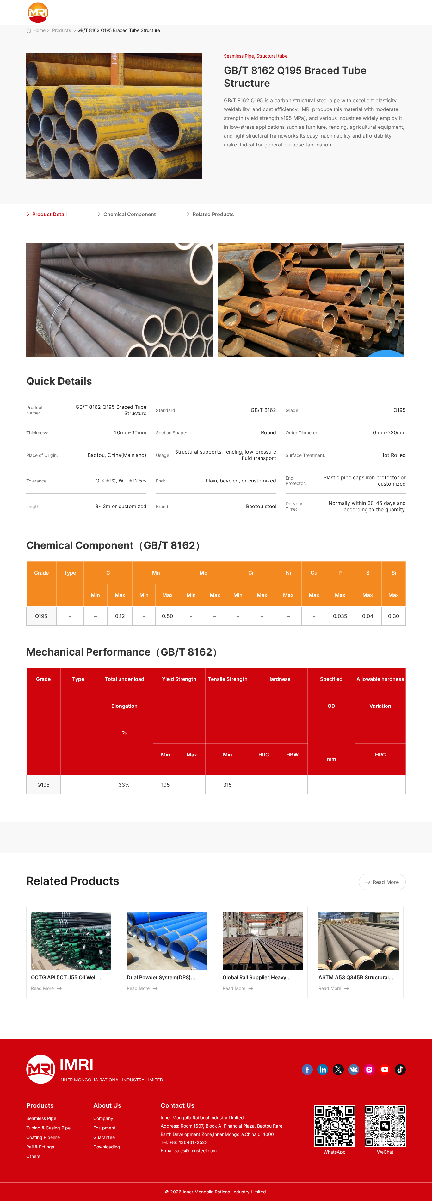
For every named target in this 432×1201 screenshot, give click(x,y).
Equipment (104, 1127)
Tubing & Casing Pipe (48, 1127)
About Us (189, 13)
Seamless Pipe (41, 1118)
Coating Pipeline (43, 1137)
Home (165, 13)
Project (241, 13)
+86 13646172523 (188, 1142)
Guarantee (104, 1137)
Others (33, 1156)
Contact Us (287, 13)
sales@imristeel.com (196, 1150)
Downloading (106, 1146)
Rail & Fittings (40, 1146)
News (262, 13)
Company (103, 1118)
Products (216, 13)
